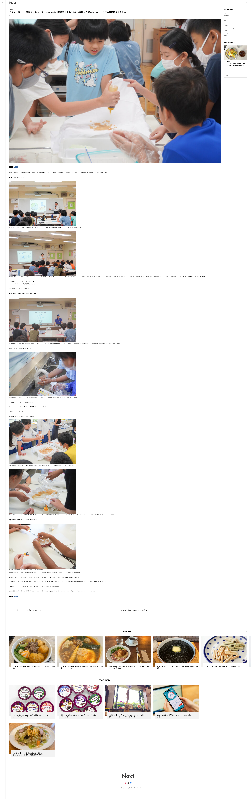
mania (225, 13)
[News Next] (13, 3)
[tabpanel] (235, 56)
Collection (226, 18)
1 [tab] (234, 58)
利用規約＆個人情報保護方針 (134, 788)
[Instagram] (125, 783)
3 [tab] (236, 58)
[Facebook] (131, 783)
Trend (225, 23)
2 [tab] (235, 58)
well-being (226, 15)
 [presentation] (245, 631)
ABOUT (117, 788)
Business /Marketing (229, 28)
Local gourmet (227, 33)
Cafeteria (226, 30)
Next (225, 20)
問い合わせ (123, 788)
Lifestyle (226, 25)
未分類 (225, 35)
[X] (128, 783)
